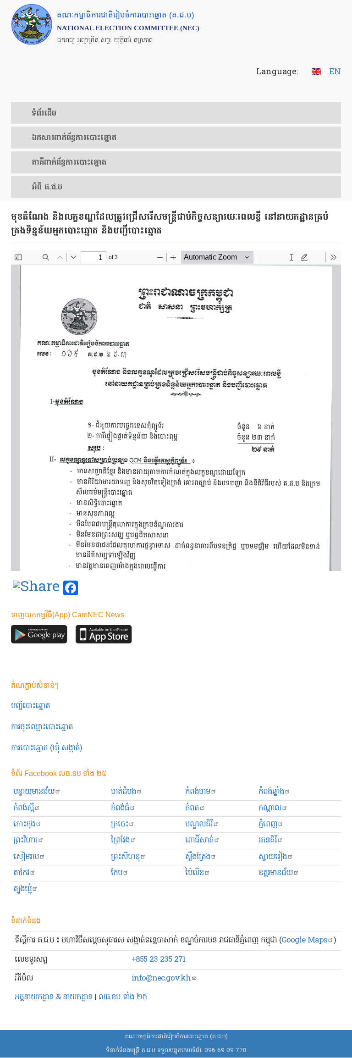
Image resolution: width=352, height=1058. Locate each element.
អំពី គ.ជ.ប (47, 188)
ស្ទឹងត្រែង (197, 857)
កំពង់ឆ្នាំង (271, 792)
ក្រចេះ (119, 824)
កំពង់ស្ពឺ (23, 808)
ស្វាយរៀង (272, 857)
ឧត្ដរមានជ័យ (275, 873)
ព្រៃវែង (120, 840)
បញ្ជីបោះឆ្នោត (30, 706)
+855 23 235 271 (158, 959)
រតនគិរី (267, 840)
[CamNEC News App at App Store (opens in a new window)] (104, 637)
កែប (116, 873)
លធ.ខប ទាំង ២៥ (123, 997)
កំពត (192, 808)
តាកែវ (21, 873)
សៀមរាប (26, 857)
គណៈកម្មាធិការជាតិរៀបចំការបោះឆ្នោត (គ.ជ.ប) (176, 1036)
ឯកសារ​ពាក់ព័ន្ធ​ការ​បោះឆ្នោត (74, 138)
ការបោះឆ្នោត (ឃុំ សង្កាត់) (46, 748)
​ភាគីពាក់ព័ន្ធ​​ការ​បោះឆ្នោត (69, 163)
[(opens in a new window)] (36, 588)
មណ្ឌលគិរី (199, 824)
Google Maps (304, 940)
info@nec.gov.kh (161, 978)
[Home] (31, 24)
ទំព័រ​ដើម (44, 114)
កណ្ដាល (269, 808)
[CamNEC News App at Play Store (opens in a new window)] (39, 637)
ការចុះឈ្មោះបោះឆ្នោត (42, 727)
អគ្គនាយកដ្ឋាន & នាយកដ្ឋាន (54, 997)
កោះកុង (24, 824)
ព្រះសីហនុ (125, 857)
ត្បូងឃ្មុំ (22, 889)
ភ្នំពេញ (267, 824)
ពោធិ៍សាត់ (199, 840)
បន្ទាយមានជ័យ (34, 792)
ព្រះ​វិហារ (25, 840)
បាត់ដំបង (123, 792)
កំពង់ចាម (197, 792)
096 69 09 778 (225, 1050)
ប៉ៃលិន (194, 873)
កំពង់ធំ (120, 808)
